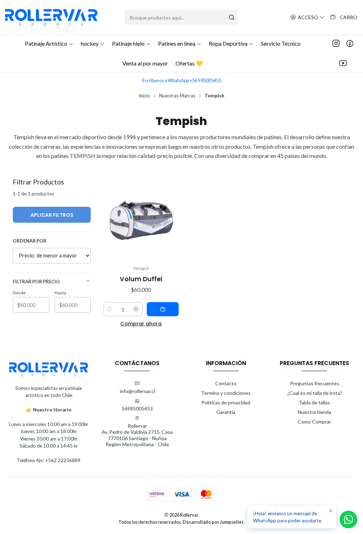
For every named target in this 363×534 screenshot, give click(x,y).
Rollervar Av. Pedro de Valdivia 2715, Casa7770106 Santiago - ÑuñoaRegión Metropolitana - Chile (137, 435)
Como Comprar (314, 422)
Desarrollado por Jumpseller (213, 522)
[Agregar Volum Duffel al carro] (163, 309)
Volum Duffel (141, 279)
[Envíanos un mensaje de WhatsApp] (348, 519)
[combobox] (181, 17)
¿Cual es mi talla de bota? (314, 393)
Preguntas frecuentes (314, 383)
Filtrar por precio (36, 281)
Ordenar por (29, 241)
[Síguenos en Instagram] (336, 43)
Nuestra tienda (314, 412)
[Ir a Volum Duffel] (141, 219)
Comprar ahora (141, 323)
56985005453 (137, 408)
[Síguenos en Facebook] (350, 43)
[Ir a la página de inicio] (51, 17)
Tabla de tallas (314, 402)
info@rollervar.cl (137, 391)
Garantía (225, 412)
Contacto (225, 383)
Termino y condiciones (226, 393)
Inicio (144, 95)
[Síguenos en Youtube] (343, 63)
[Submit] (232, 17)
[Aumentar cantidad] (136, 309)
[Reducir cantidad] (110, 309)
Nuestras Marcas (177, 95)
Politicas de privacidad (225, 402)
